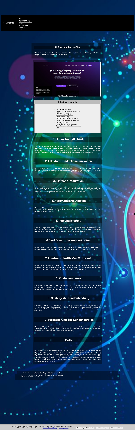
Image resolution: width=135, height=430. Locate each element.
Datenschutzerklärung (50, 428)
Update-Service (23, 25)
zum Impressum (64, 428)
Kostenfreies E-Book (25, 20)
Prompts (21, 24)
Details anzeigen (102, 428)
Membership (22, 27)
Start (20, 16)
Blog (20, 18)
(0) (22, 29)
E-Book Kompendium (25, 22)
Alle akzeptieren (116, 428)
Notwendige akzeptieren (85, 428)
